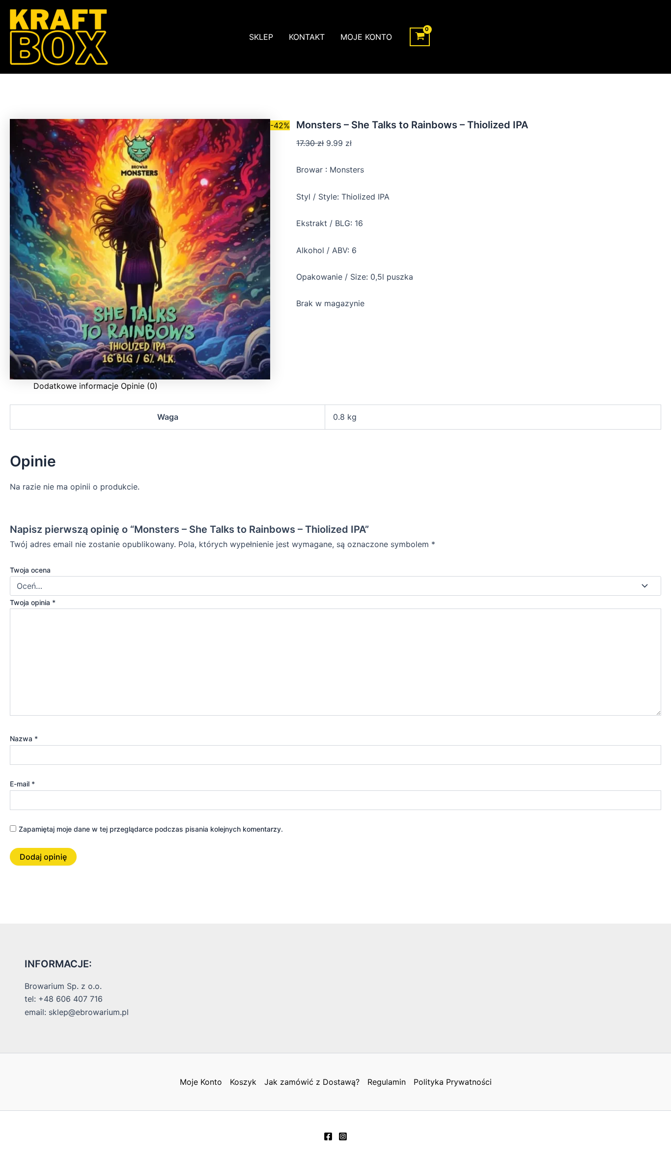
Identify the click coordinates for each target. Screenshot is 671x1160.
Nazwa (24, 738)
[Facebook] (328, 1136)
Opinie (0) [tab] (139, 386)
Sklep (261, 37)
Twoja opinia (33, 602)
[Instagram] (342, 1136)
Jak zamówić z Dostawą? (312, 1082)
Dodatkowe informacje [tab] (75, 386)
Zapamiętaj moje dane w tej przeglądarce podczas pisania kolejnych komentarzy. (151, 829)
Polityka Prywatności (453, 1082)
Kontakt (307, 37)
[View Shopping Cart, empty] (420, 37)
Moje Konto (366, 37)
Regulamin (386, 1082)
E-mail (22, 784)
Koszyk (243, 1082)
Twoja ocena (30, 570)
